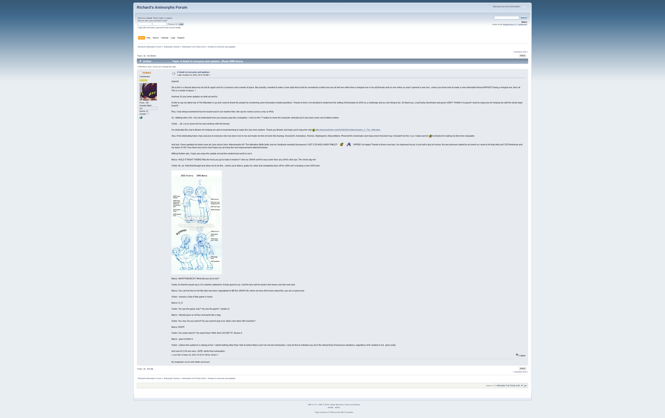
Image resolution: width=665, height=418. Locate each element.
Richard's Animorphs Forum (162, 7)
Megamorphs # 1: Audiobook (515, 24)
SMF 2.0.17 (312, 405)
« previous (517, 52)
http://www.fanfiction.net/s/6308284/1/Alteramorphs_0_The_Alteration (348, 130)
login (161, 18)
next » (525, 52)
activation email (159, 21)
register (169, 18)
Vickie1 (146, 72)
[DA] (141, 118)
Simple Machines (336, 405)
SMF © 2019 (324, 405)
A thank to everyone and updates (193, 72)
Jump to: (489, 385)
